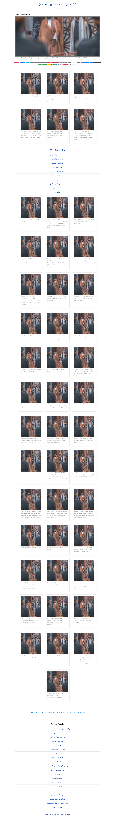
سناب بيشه (22, 62)
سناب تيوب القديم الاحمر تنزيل (64, 62)
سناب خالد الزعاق (64, 64)
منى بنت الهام (57, 745)
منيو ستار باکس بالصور (57, 795)
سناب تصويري (80, 62)
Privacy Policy (58, 814)
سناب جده (28, 62)
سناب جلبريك (44, 62)
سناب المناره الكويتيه (57, 159)
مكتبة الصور (57, 733)
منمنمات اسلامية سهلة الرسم (57, 758)
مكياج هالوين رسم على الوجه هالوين (57, 803)
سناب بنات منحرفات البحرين (57, 155)
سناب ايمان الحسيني (57, 163)
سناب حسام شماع (52, 62)
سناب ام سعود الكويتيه (57, 175)
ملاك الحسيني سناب (57, 786)
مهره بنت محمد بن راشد (57, 770)
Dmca (46, 814)
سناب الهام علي (57, 179)
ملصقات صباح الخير (57, 778)
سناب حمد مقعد (97, 62)
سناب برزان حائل (57, 167)
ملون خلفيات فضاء (57, 782)
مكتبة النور (57, 753)
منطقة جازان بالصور (57, 807)
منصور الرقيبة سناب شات (57, 749)
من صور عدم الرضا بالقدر (57, 737)
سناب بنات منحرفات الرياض (57, 171)
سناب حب (17, 62)
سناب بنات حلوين (57, 188)
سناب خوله (73, 62)
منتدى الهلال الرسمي (57, 741)
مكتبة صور (57, 774)
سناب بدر (57, 192)
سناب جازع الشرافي (36, 62)
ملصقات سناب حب (57, 791)
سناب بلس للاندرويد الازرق (57, 184)
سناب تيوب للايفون (88, 62)
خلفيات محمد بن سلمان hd (57, 4)
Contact (51, 814)
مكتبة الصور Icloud (57, 762)
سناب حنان (50, 64)
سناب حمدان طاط (43, 64)
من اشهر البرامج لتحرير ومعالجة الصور (57, 766)
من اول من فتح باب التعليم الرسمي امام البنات (57, 729)
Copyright (67, 814)
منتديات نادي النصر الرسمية (57, 799)
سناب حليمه (56, 64)
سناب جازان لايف (72, 64)
